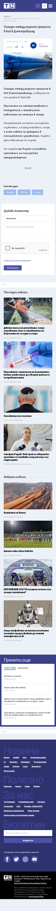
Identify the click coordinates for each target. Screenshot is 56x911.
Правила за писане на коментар (17, 260)
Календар (7, 786)
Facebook (7, 859)
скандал (10, 192)
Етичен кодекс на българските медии (19, 815)
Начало (6, 758)
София (6, 766)
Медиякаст (25, 762)
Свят (25, 758)
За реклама (8, 806)
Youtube (34, 859)
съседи (37, 192)
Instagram (25, 859)
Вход (44, 5)
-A (22, 47)
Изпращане (12, 267)
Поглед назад (9, 771)
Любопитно (36, 766)
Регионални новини (38, 758)
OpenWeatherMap (36, 896)
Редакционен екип (26, 802)
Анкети (18, 786)
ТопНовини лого (9, 6)
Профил (36, 786)
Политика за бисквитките (14, 811)
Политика (13, 762)
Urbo (18, 806)
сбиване (24, 192)
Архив (27, 786)
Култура (16, 766)
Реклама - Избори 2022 (33, 806)
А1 (5, 762)
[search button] (37, 5)
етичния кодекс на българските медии (30, 883)
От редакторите (40, 762)
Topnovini (8, 877)
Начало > (7, 16)
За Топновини (9, 802)
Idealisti (16, 758)
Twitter (16, 859)
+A (16, 47)
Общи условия (33, 811)
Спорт (25, 766)
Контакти (41, 802)
